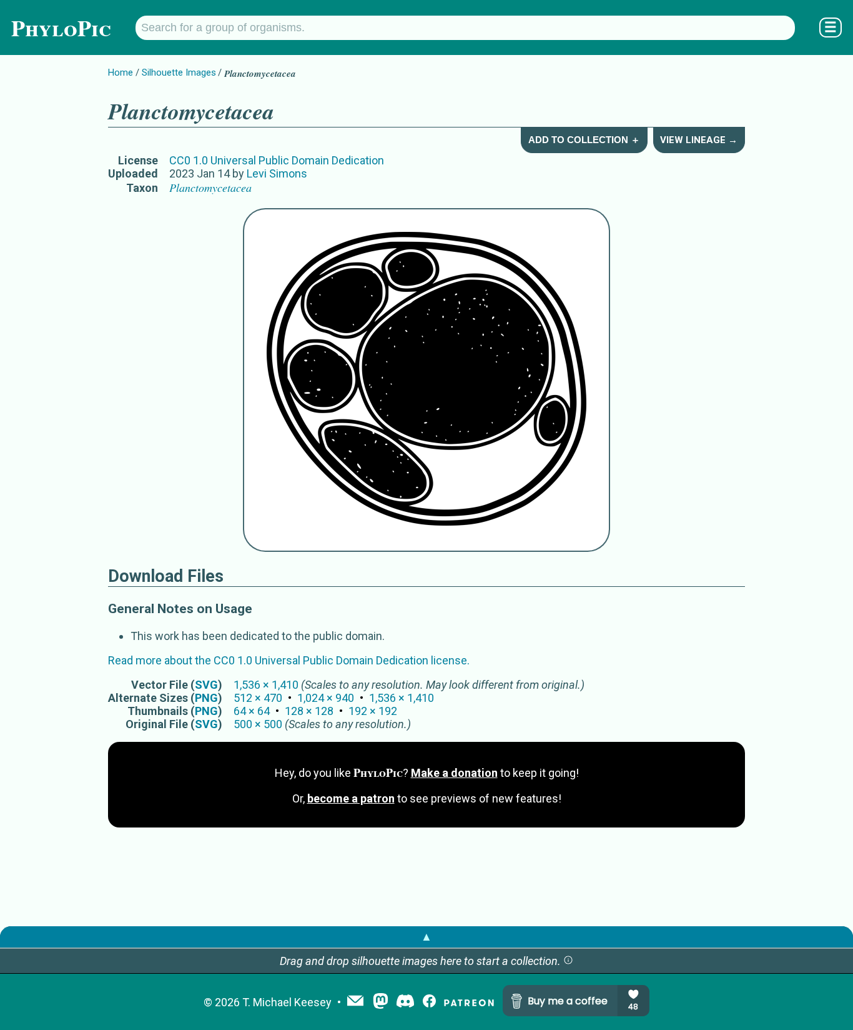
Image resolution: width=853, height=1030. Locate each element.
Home (120, 72)
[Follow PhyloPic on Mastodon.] (380, 1002)
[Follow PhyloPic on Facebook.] (429, 1002)
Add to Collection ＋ (584, 139)
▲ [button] (426, 936)
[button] (568, 961)
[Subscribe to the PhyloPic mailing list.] (355, 1002)
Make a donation (454, 772)
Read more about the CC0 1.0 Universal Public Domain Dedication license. (289, 660)
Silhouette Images (179, 72)
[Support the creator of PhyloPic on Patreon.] (469, 1002)
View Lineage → (698, 140)
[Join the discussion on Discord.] (405, 1002)
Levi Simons (277, 173)
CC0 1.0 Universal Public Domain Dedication (276, 160)
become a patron (351, 798)
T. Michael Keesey (287, 1002)
